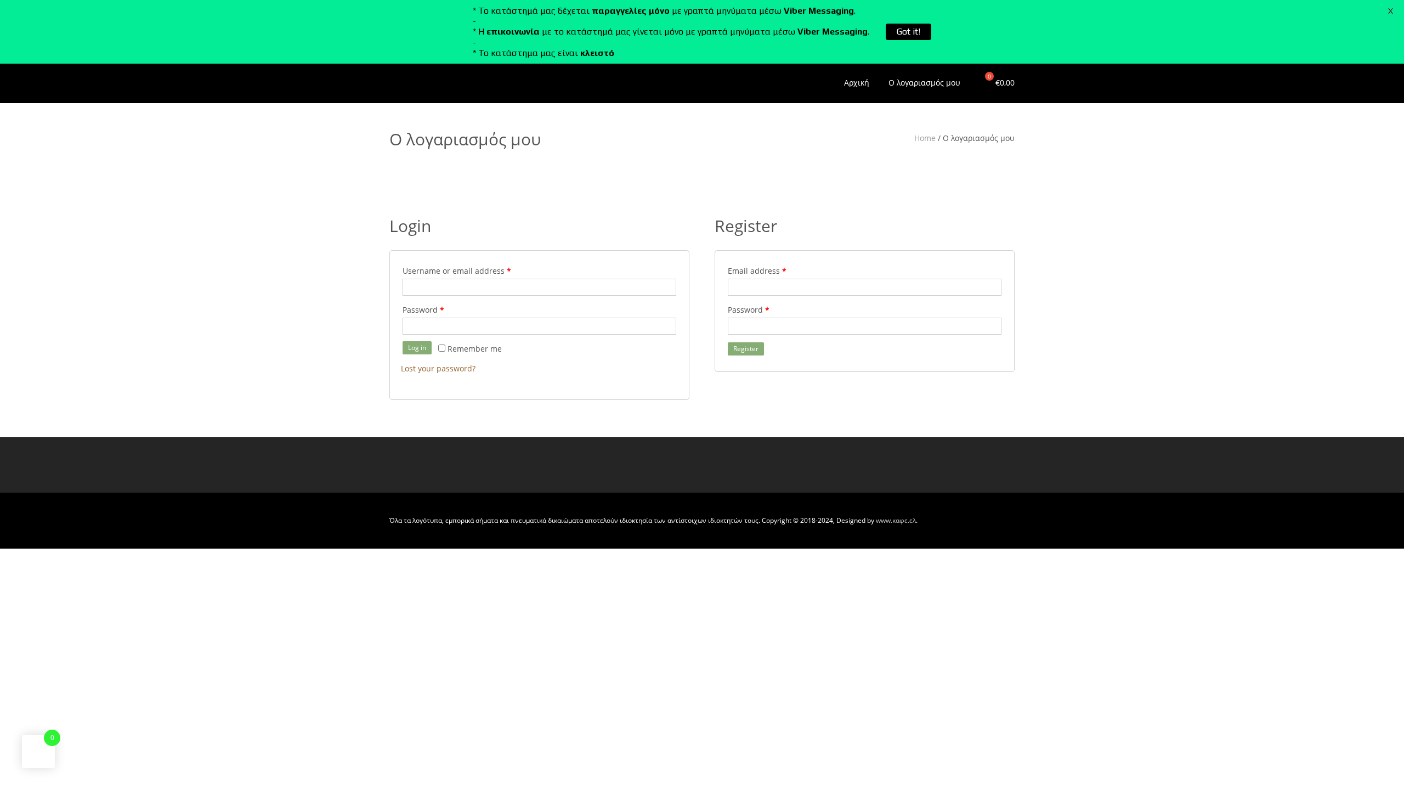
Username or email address (457, 271)
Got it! (908, 31)
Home (925, 138)
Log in (417, 347)
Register (745, 348)
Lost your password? (438, 368)
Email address (757, 271)
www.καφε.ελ (896, 520)
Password (423, 309)
